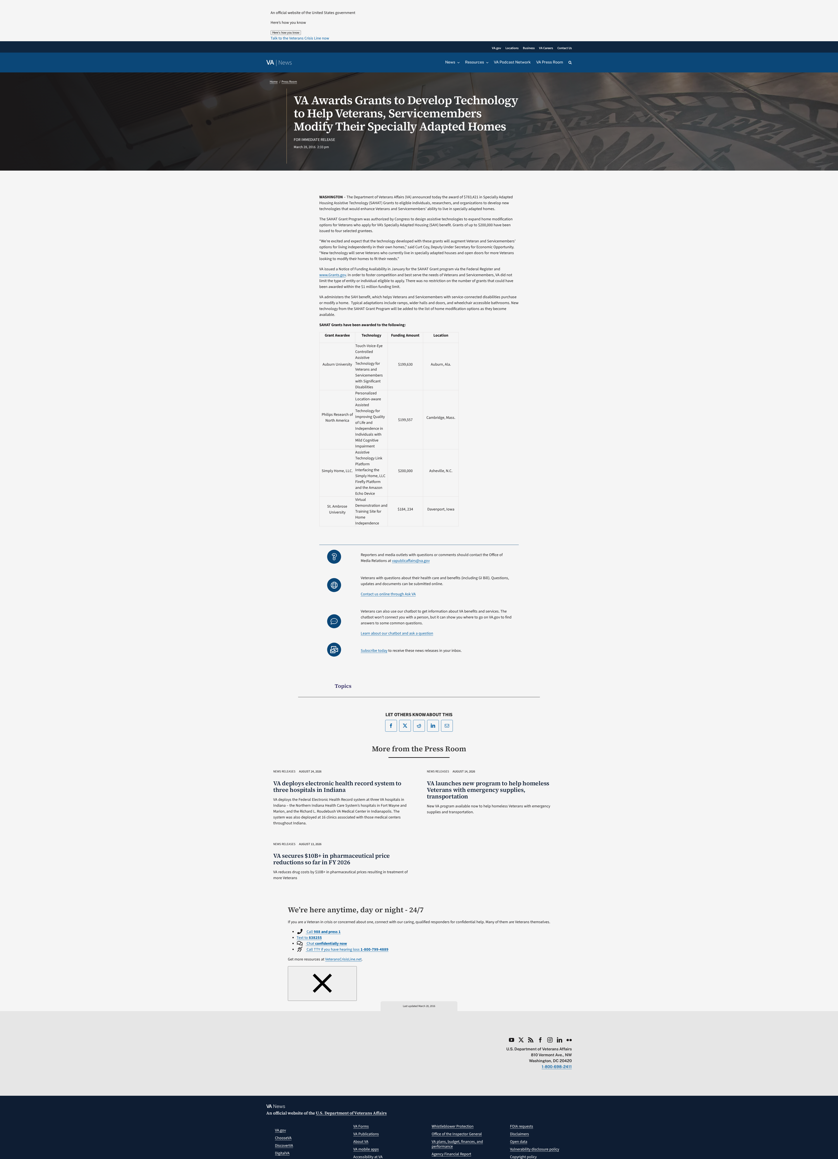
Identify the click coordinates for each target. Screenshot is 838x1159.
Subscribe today (374, 650)
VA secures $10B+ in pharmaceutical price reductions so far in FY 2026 (331, 859)
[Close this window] (322, 983)
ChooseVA (283, 1138)
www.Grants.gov (332, 275)
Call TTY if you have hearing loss (347, 949)
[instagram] (550, 1040)
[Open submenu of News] (457, 62)
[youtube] (511, 1040)
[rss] (530, 1040)
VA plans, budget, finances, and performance (457, 1144)
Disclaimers (519, 1134)
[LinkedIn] (433, 726)
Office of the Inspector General (457, 1134)
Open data (518, 1141)
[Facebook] (391, 726)
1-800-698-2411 (557, 1066)
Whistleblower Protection (453, 1126)
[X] (405, 726)
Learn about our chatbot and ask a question (397, 633)
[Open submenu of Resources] (486, 62)
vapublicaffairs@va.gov (411, 560)
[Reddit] (419, 726)
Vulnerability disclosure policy (534, 1149)
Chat (326, 943)
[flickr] (569, 1040)
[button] (300, 38)
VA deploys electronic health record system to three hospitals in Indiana (337, 786)
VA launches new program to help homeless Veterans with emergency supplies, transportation (488, 789)
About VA (360, 1141)
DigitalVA (282, 1153)
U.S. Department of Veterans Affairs (351, 1113)
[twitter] (521, 1040)
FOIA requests (521, 1126)
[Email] (447, 726)
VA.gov (280, 1130)
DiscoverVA (284, 1145)
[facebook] (540, 1040)
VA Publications (366, 1134)
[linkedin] (559, 1040)
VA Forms (361, 1126)
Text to (309, 937)
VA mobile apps (366, 1149)
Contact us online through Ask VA (388, 594)
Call (323, 932)
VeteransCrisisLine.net (343, 959)
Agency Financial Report (451, 1154)
